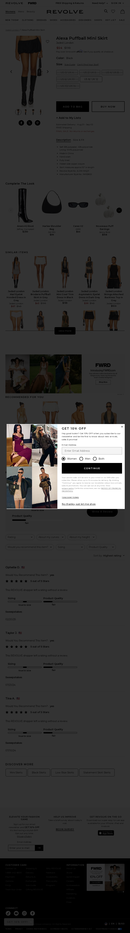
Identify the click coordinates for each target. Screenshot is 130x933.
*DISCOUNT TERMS (70, 497)
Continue (92, 468)
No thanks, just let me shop (79, 504)
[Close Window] (122, 426)
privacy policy (68, 488)
